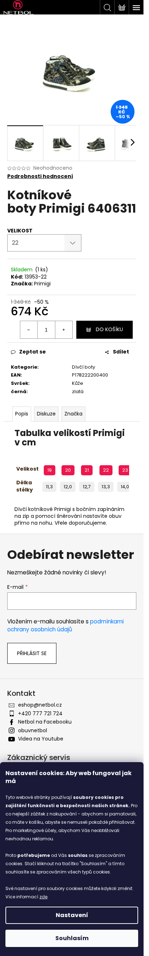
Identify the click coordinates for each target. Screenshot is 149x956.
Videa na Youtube (40, 738)
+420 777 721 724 (40, 713)
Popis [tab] (21, 413)
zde (43, 897)
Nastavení (72, 915)
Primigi (42, 283)
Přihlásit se (32, 653)
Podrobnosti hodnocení (40, 176)
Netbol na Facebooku (45, 721)
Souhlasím (72, 938)
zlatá (78, 391)
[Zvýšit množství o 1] (63, 329)
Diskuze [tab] (46, 413)
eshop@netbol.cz (40, 704)
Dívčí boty (83, 367)
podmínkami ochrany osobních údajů (65, 625)
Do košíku (109, 329)
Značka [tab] (73, 413)
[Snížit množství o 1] (29, 329)
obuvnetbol (32, 730)
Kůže (77, 383)
